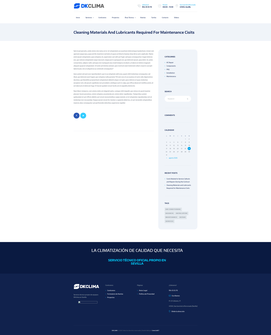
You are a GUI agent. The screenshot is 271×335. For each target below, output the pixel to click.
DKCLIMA (114, 330)
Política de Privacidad (146, 294)
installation (181, 213)
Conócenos (111, 290)
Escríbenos (176, 296)
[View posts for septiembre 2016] (166, 157)
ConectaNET (155, 330)
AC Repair (170, 62)
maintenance (171, 217)
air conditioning (173, 209)
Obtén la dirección (178, 311)
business (170, 213)
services (169, 221)
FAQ (168, 69)
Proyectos (111, 297)
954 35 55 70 (147, 7)
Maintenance (171, 76)
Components (171, 66)
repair (183, 217)
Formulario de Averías (115, 294)
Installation (171, 73)
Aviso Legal (143, 290)
